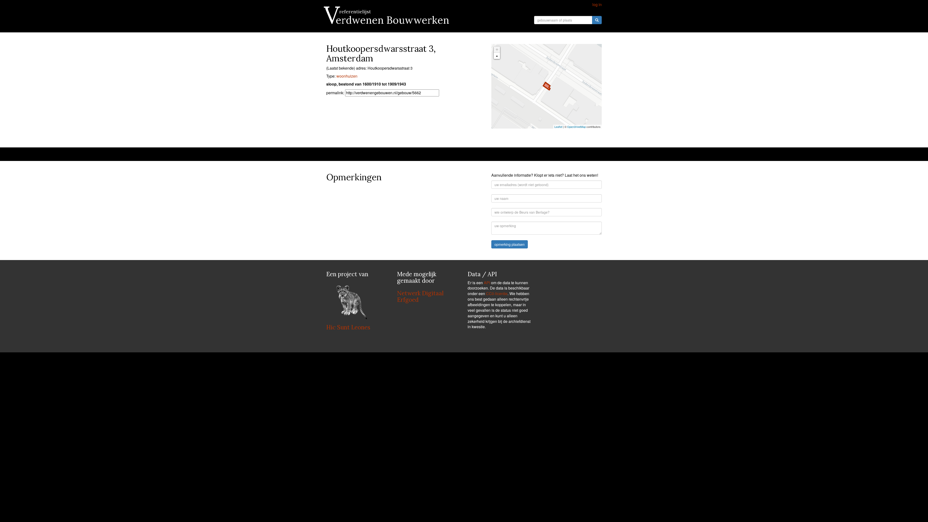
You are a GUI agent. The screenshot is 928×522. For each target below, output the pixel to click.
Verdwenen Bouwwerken (387, 20)
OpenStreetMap (576, 127)
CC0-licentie (497, 293)
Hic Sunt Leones (348, 327)
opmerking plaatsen (509, 244)
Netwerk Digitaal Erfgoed (420, 296)
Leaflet (558, 127)
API (487, 282)
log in (597, 4)
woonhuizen (346, 76)
